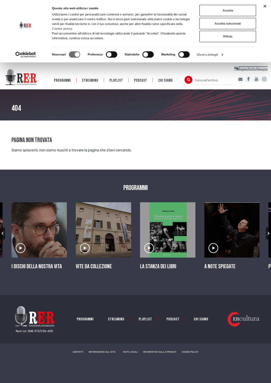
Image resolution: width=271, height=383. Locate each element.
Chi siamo (165, 80)
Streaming (90, 80)
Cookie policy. (62, 28)
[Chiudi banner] (264, 6)
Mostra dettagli (207, 54)
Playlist (116, 80)
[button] (2, 233)
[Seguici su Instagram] (264, 79)
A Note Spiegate (219, 266)
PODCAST (140, 80)
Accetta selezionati (228, 23)
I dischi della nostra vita (37, 266)
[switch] (111, 54)
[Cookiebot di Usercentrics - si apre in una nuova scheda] (25, 55)
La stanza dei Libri (158, 266)
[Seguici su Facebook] (248, 79)
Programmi (62, 80)
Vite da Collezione (94, 266)
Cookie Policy (190, 352)
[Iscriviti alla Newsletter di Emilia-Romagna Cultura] (240, 79)
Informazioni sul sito (102, 352)
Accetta (228, 10)
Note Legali (130, 352)
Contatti (78, 352)
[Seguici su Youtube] (256, 79)
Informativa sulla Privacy (159, 352)
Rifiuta (227, 36)
